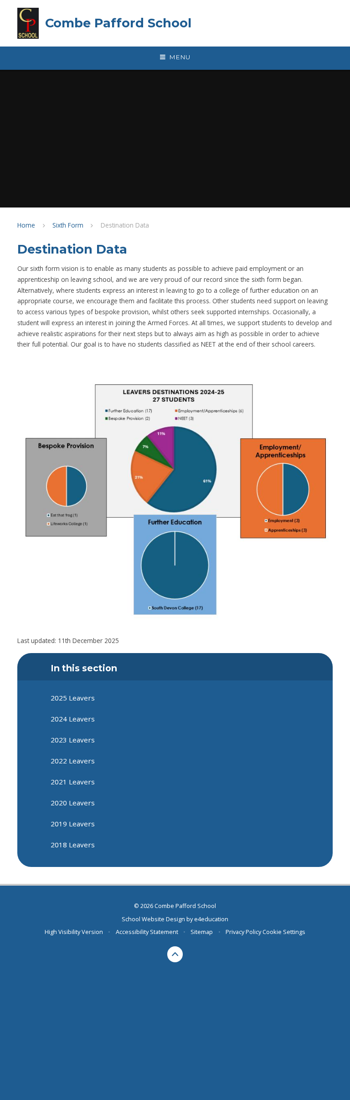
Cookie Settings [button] (283, 932)
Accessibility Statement (147, 932)
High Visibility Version (74, 932)
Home (26, 225)
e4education (211, 919)
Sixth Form (67, 225)
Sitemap (201, 932)
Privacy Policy (243, 932)
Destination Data (125, 225)
